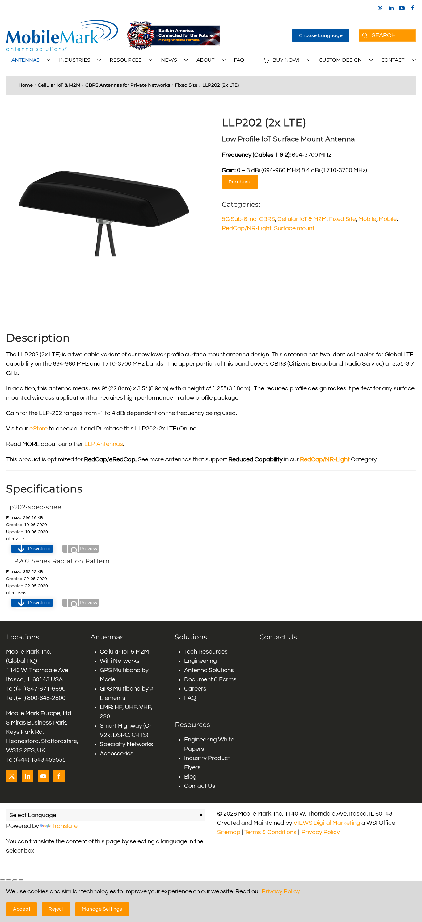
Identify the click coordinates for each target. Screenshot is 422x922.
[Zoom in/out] (2, 880)
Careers (195, 689)
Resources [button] (125, 60)
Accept (21, 909)
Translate (65, 826)
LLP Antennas (103, 444)
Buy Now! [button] (285, 60)
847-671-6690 (46, 689)
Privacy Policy (321, 832)
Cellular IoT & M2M (302, 219)
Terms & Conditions (270, 832)
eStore (38, 429)
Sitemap (229, 832)
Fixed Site (342, 219)
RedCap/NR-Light (247, 228)
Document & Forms (210, 679)
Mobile (367, 219)
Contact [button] (392, 60)
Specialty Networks (126, 744)
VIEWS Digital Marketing (326, 823)
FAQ (239, 60)
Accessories (116, 753)
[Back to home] (62, 35)
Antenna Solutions (209, 670)
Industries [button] (74, 60)
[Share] (14, 880)
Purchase (240, 181)
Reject (56, 909)
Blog (190, 777)
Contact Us (199, 786)
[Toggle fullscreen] (8, 880)
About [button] (205, 60)
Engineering (200, 661)
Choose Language (321, 35)
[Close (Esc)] (21, 880)
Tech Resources (206, 652)
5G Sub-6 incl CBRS (248, 219)
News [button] (169, 60)
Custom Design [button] (340, 60)
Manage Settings (102, 909)
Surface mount (294, 228)
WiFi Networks (120, 661)
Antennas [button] (25, 60)
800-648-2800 (46, 698)
